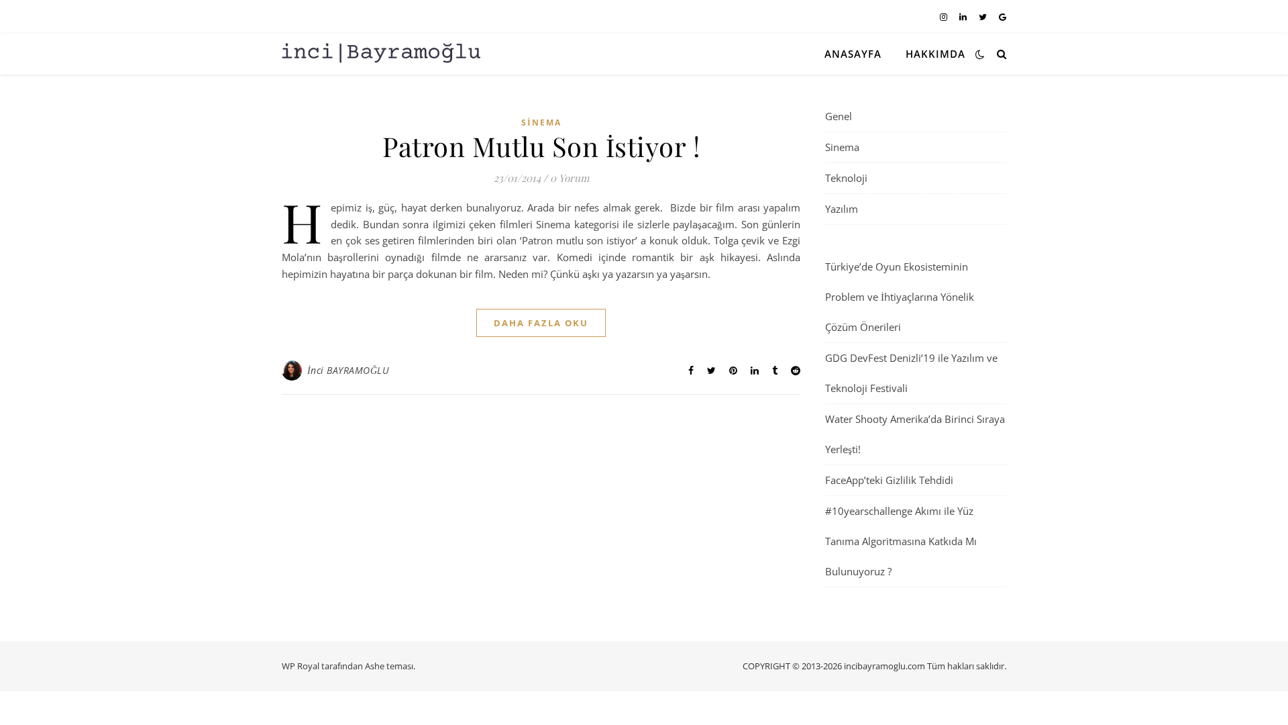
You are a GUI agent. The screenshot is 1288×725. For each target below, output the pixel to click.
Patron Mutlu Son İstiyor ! (541, 146)
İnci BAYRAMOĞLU (348, 370)
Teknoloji (846, 178)
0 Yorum (569, 178)
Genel (838, 116)
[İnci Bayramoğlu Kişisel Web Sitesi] (382, 53)
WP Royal (300, 666)
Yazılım (841, 208)
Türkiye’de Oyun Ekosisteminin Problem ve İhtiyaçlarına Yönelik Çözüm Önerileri (899, 297)
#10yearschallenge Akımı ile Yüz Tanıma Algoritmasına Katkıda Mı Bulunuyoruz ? (901, 541)
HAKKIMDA (935, 53)
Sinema (541, 122)
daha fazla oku (541, 323)
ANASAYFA (852, 53)
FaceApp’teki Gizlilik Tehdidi (889, 480)
